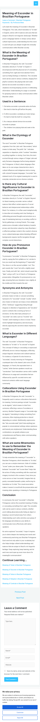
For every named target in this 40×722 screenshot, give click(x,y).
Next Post (20, 598)
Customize (20, 712)
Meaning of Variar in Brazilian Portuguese (16, 565)
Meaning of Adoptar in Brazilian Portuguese (17, 579)
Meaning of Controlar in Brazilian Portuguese (17, 583)
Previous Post (20, 592)
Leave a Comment (8, 20)
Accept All (20, 707)
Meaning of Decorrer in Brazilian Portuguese (17, 570)
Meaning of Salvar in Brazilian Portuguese (16, 574)
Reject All (20, 718)
